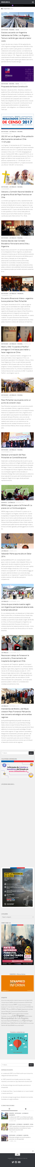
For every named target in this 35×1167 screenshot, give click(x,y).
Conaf (16, 1007)
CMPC (15, 1005)
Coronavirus (29, 1007)
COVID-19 (4, 1009)
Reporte (8, 1023)
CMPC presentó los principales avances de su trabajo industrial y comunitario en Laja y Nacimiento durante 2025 (21, 1128)
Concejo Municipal (21, 1007)
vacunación (21, 1025)
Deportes (4, 502)
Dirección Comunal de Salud (13, 1011)
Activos (2, 1000)
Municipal (25, 1135)
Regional (12, 30)
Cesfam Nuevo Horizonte (7, 1004)
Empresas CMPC (6, 1014)
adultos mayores (14, 1000)
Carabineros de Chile (22, 1000)
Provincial (20, 293)
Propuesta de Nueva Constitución (14, 86)
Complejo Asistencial (22, 1004)
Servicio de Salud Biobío (8, 1025)
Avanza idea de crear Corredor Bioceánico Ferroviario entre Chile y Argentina (15, 244)
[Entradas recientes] (9, 1109)
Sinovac (16, 1025)
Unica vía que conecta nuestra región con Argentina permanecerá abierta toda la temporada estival (17, 607)
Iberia (22, 1013)
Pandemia (15, 1021)
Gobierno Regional (16, 1013)
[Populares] (26, 1109)
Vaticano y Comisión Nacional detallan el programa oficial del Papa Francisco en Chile (17, 194)
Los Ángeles (12, 131)
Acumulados (7, 1000)
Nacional (11, 84)
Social (17, 30)
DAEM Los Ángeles (16, 1009)
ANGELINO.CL (5, 2)
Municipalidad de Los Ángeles (14, 1018)
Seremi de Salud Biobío (21, 1023)
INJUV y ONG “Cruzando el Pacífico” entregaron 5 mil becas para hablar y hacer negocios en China (15, 349)
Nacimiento (4, 1021)
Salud (12, 1023)
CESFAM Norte (28, 1002)
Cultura (9, 1009)
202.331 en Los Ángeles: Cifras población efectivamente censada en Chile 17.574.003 (17, 139)
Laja (11, 1016)
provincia (20, 1020)
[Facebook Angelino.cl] (16, 1162)
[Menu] (33, 2)
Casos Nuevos (6, 1002)
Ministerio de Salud (28, 1016)
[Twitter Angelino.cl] (13, 1162)
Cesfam (11, 1002)
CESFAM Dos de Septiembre (19, 1002)
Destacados (4, 30)
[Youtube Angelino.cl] (19, 1162)
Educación (24, 1011)
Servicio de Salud (30, 1023)
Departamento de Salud (27, 1009)
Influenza (8, 1016)
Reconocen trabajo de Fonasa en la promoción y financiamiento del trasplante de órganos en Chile (15, 658)
